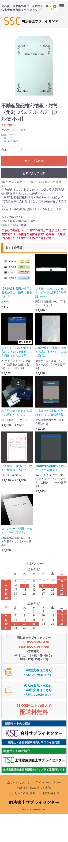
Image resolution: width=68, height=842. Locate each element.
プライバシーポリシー (47, 782)
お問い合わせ (51, 793)
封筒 (3, 138)
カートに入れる (34, 160)
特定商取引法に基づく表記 (34, 787)
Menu (62, 3)
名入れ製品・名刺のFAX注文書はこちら (38, 690)
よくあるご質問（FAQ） (24, 793)
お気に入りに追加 (34, 173)
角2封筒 (14, 141)
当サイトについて (18, 782)
